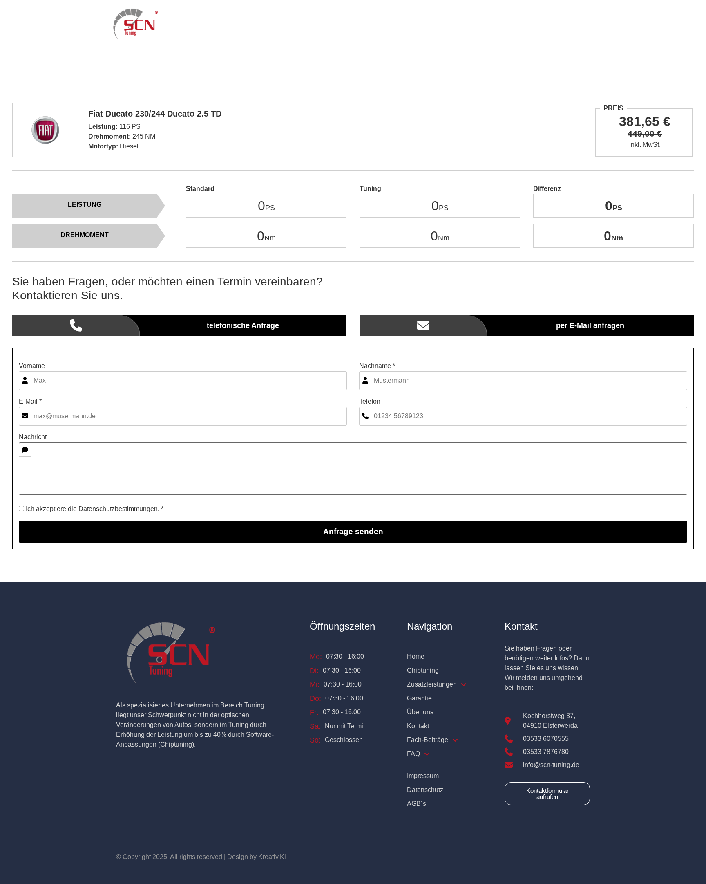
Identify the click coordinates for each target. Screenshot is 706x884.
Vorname (32, 366)
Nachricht (33, 437)
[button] (348, 25)
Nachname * (377, 366)
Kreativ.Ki (272, 856)
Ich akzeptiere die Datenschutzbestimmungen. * (93, 509)
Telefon (369, 401)
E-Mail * (30, 401)
